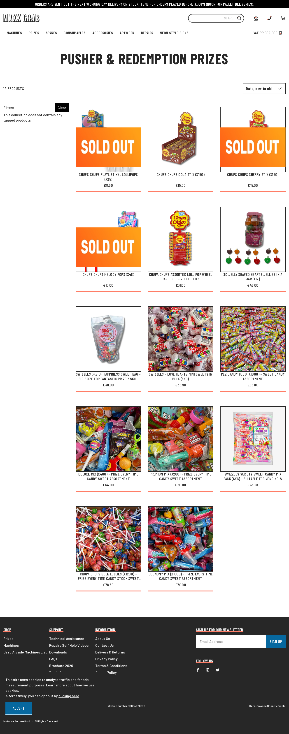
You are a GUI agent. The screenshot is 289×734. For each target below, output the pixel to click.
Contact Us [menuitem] (104, 645)
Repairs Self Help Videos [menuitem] (69, 645)
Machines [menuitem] (11, 645)
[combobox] (216, 18)
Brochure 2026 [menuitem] (61, 665)
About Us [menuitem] (102, 638)
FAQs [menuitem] (53, 659)
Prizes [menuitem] (8, 638)
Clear (62, 107)
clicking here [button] (68, 696)
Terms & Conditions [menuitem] (111, 665)
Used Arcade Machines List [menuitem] (25, 652)
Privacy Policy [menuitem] (106, 659)
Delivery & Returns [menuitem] (110, 652)
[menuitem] (14, 33)
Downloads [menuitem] (58, 652)
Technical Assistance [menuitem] (66, 638)
